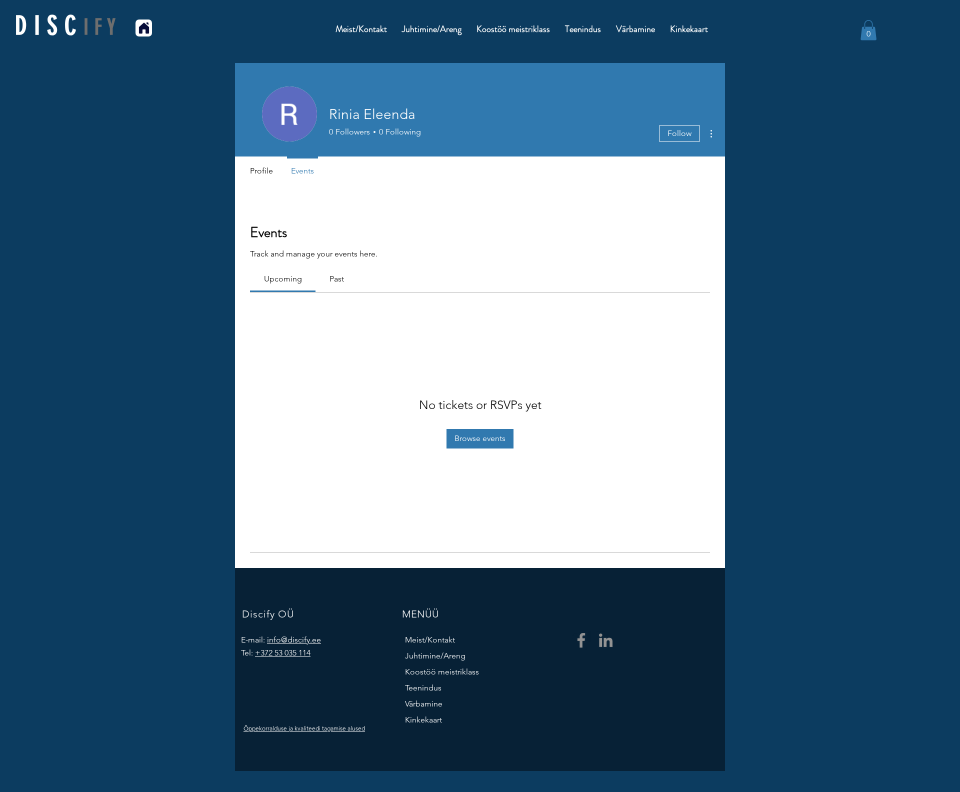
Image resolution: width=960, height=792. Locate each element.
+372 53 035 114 (282, 653)
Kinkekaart (423, 719)
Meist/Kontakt (430, 639)
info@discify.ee (294, 639)
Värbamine (423, 703)
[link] (283, 279)
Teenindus (423, 687)
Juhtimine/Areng (435, 655)
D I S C (49, 25)
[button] (868, 30)
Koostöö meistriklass (442, 671)
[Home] (144, 28)
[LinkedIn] (606, 640)
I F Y (100, 27)
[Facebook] (581, 640)
